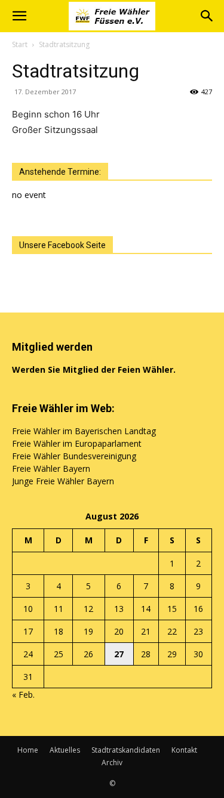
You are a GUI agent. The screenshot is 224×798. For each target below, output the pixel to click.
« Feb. (23, 694)
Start (19, 44)
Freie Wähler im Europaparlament (77, 443)
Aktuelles (65, 750)
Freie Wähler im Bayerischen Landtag (84, 431)
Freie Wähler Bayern (51, 468)
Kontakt (184, 750)
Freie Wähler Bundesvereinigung (74, 456)
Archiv (112, 762)
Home (27, 750)
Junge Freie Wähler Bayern (63, 481)
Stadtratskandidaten (125, 750)
